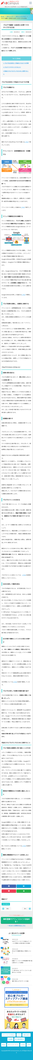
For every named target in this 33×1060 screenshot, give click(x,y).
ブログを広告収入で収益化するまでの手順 (16, 63)
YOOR (28, 1044)
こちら (26, 142)
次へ (25, 908)
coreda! (23, 1044)
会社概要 (10, 1039)
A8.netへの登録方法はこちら (17, 925)
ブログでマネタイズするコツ (12, 67)
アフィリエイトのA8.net (8, 1035)
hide (18, 58)
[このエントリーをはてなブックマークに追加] (23, 886)
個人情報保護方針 (19, 1039)
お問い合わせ (26, 1035)
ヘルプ (19, 1035)
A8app (3, 1044)
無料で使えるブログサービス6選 (20, 981)
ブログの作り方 (5, 904)
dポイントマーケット (13, 1044)
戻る (8, 908)
